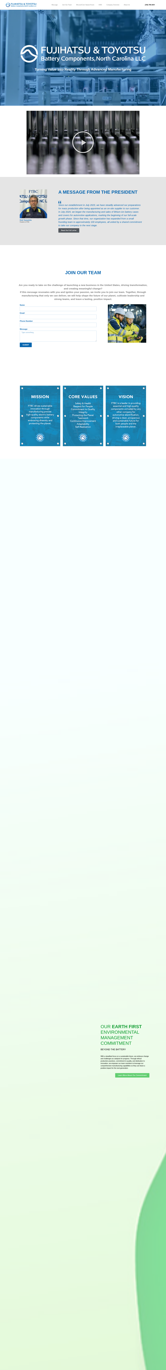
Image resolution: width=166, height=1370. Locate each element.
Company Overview (112, 5)
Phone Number (26, 321)
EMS (100, 5)
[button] (83, 142)
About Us (127, 5)
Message (55, 5)
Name (22, 305)
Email (22, 313)
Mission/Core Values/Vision (85, 5)
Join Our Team (67, 5)
